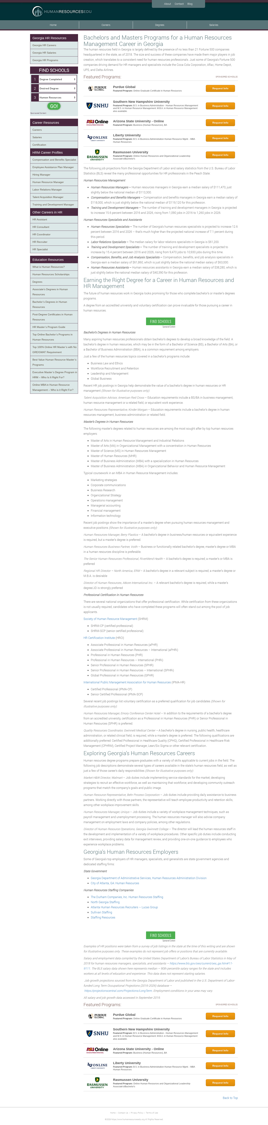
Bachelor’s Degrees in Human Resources (49, 304)
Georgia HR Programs (45, 60)
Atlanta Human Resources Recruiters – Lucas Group (124, 907)
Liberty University (127, 135)
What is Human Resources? (48, 266)
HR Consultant (40, 226)
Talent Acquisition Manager (47, 197)
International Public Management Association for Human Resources (127, 682)
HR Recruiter (39, 241)
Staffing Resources (103, 917)
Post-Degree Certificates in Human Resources (52, 317)
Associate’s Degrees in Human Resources (50, 292)
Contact (179, 3)
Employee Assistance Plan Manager (53, 167)
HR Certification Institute (99, 638)
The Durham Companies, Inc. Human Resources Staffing (127, 897)
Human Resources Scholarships (50, 274)
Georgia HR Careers (44, 45)
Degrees (159, 25)
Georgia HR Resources (49, 38)
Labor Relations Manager (47, 189)
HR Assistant (39, 219)
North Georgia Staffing (105, 902)
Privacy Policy (137, 1112)
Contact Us (123, 1112)
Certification (39, 144)
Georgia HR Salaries (44, 52)
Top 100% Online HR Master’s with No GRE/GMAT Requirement (54, 350)
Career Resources (45, 122)
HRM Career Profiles (47, 152)
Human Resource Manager (48, 182)
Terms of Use (152, 1112)
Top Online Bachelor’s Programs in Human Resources (52, 337)
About (167, 3)
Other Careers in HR (47, 212)
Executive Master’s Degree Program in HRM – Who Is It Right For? (54, 375)
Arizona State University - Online (138, 121)
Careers (106, 25)
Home (53, 25)
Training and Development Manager (53, 204)
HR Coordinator (41, 234)
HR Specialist (40, 249)
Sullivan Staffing (101, 912)
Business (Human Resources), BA (150, 125)
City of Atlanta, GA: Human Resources (115, 883)
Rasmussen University (130, 152)
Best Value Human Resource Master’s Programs (54, 362)
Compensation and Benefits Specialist (54, 159)
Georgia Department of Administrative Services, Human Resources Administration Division (149, 878)
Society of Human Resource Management (110, 619)
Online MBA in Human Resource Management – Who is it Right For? (52, 387)
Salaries (213, 25)
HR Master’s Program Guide (48, 327)
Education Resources (48, 260)
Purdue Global (124, 87)
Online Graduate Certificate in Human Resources (157, 90)
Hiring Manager (41, 174)
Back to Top (230, 1098)
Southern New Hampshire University (141, 102)
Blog (190, 3)
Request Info (220, 88)
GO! (54, 106)
